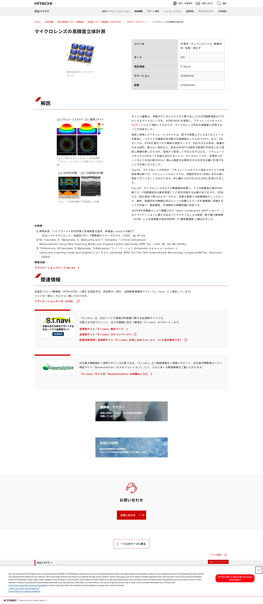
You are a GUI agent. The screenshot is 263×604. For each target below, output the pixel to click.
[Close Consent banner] (258, 570)
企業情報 (190, 11)
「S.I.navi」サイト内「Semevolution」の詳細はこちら (114, 373)
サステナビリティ (206, 11)
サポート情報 (153, 11)
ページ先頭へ (216, 555)
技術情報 (138, 11)
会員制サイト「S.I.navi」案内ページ (102, 328)
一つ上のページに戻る (133, 543)
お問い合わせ (128, 515)
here (122, 577)
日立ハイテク (43, 562)
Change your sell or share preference (24, 588)
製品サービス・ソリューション (116, 11)
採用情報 (222, 11)
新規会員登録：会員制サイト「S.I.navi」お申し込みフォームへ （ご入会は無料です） (131, 339)
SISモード (138, 124)
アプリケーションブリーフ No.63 (55, 267)
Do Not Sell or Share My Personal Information (27, 585)
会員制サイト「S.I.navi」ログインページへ (106, 334)
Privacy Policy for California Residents (24, 591)
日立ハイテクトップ (217, 562)
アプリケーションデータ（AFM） (55, 301)
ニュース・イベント (172, 11)
